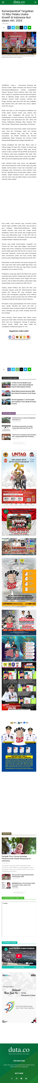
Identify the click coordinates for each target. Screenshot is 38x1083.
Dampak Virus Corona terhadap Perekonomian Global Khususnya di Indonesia (16, 858)
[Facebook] (12, 1078)
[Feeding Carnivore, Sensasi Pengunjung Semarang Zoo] (6, 420)
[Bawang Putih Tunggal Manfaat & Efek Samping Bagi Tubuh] (6, 877)
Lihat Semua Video (19, 967)
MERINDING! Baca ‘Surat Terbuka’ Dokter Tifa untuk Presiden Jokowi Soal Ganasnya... (23, 885)
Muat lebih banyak (18, 443)
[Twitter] (21, 1078)
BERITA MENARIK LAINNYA (10, 378)
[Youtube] (26, 1078)
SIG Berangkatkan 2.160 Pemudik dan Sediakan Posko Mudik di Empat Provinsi (23, 402)
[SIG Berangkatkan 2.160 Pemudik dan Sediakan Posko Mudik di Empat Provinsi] (6, 402)
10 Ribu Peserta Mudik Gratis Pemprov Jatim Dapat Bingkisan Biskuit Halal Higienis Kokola (22, 385)
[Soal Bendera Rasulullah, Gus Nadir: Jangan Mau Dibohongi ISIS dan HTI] (6, 428)
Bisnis (3, 387)
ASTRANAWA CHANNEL (9, 942)
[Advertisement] (19, 71)
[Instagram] (16, 1078)
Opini (3, 853)
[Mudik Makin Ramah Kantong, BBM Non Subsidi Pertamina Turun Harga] (6, 393)
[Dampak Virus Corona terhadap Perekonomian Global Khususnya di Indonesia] (19, 845)
